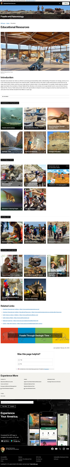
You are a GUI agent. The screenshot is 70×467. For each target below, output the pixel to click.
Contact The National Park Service (25, 459)
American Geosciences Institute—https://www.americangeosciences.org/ (21, 309)
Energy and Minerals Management (8, 386)
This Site (4, 406)
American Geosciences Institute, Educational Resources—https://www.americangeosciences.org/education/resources (32, 312)
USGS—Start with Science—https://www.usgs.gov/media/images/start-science (22, 323)
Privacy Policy (4, 459)
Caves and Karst (4, 383)
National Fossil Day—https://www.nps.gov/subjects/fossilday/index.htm (20, 320)
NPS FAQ (38, 457)
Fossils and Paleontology (12, 16)
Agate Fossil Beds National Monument (32, 381)
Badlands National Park (29, 383)
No (21, 364)
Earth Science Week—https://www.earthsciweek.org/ (16, 317)
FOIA (2, 461)
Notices (20, 457)
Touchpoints (46, 369)
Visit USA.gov (34, 464)
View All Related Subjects (7, 388)
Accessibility (4, 457)
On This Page (8, 96)
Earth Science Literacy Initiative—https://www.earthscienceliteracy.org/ (20, 315)
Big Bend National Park (29, 386)
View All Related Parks (30, 388)
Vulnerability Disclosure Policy (61, 457)
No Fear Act (39, 459)
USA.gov (56, 459)
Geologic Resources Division (54, 381)
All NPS (12, 406)
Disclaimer (38, 461)
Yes (21, 360)
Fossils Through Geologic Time (34, 335)
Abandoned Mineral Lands (7, 381)
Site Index (3, 396)
